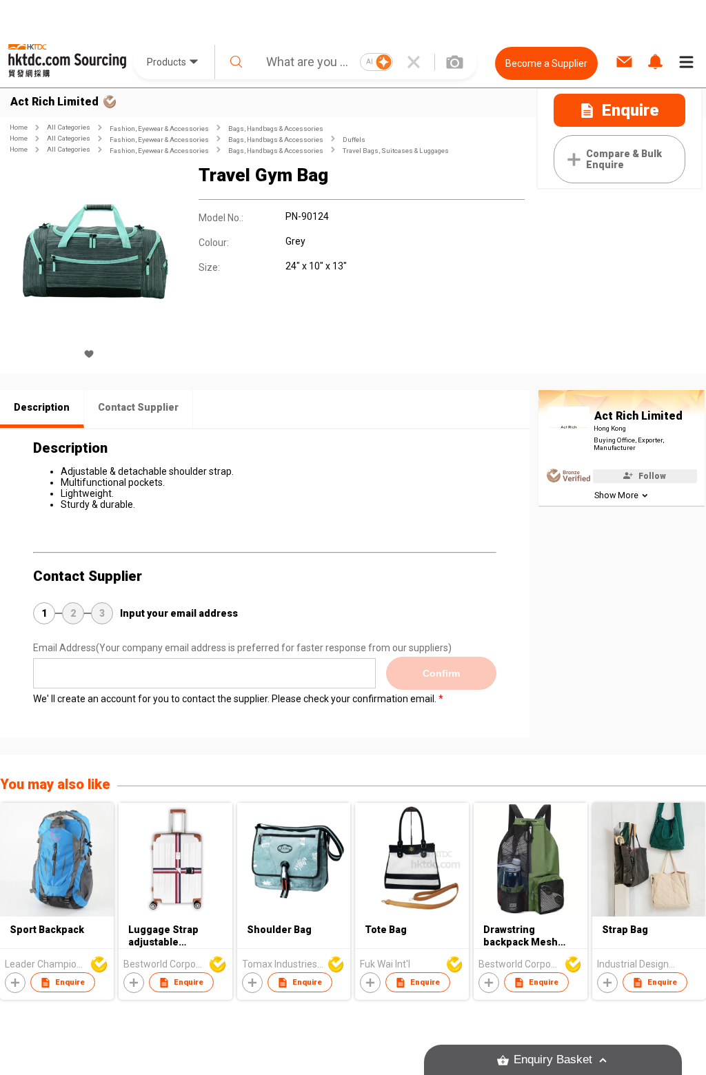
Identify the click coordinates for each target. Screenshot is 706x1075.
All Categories (68, 127)
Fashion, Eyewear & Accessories (159, 128)
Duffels (354, 139)
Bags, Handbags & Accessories (275, 128)
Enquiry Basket (553, 1059)
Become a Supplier (546, 63)
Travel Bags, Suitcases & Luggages (396, 150)
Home (19, 127)
